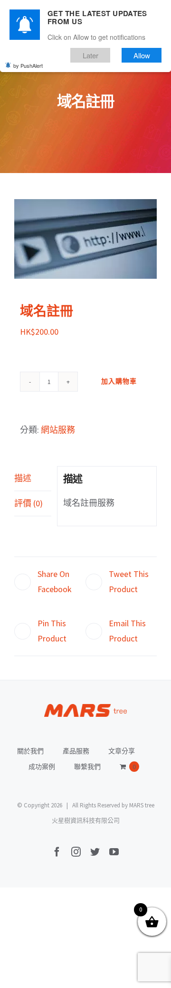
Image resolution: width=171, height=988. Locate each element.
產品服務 (76, 751)
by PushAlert (28, 65)
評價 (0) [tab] (28, 503)
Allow (141, 55)
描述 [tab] (22, 478)
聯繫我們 (87, 766)
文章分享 (121, 751)
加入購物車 (119, 381)
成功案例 (41, 766)
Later (90, 55)
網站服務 (58, 429)
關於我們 (30, 751)
